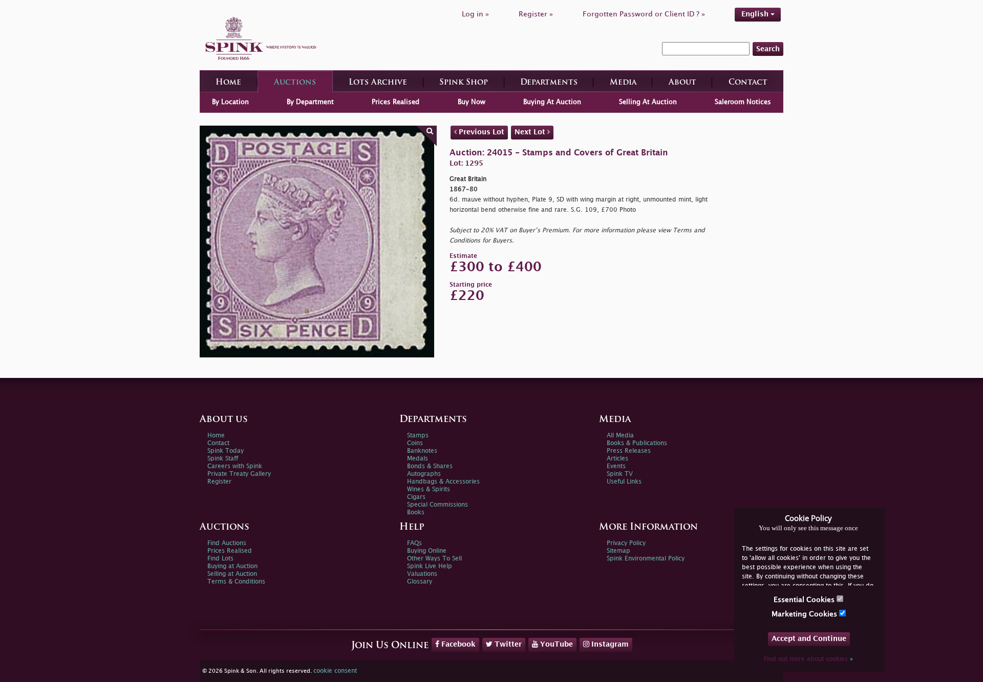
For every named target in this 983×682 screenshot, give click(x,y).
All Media (620, 435)
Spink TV (620, 474)
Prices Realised (395, 102)
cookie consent (335, 671)
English (756, 14)
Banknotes (422, 451)
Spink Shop (463, 83)
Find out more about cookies (808, 659)
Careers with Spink (234, 466)
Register (219, 482)
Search (768, 49)
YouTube (555, 644)
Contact (748, 83)
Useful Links (624, 482)
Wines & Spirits (428, 489)
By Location (230, 102)
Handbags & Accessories (443, 482)
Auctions (295, 83)
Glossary (419, 582)
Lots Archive (378, 83)
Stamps (418, 435)
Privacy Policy (626, 543)
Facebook (457, 644)
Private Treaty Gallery (239, 474)
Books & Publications (637, 443)
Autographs (424, 474)
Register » (536, 14)
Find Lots (220, 558)
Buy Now (471, 102)
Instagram (609, 644)
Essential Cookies (805, 599)
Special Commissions (437, 505)
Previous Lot (480, 132)
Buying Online (426, 551)
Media (623, 83)
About (682, 83)
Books (415, 512)
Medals (417, 459)
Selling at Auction (232, 574)
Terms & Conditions (236, 582)
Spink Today (225, 451)
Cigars (416, 497)
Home (228, 83)
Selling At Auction (648, 102)
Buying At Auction (552, 102)
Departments (549, 83)
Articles (617, 459)
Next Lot (531, 132)
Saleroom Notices (743, 102)
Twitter (507, 644)
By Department (310, 102)
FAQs (414, 543)
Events (616, 466)
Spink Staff (222, 459)
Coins (415, 443)
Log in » (475, 14)
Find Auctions (226, 543)
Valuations (422, 574)
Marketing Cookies (805, 614)
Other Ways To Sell (434, 558)
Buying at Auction (232, 566)
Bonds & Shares (430, 466)
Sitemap (618, 551)
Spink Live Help (429, 566)
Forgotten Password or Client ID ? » (644, 14)
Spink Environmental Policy (646, 558)
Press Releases (629, 451)
